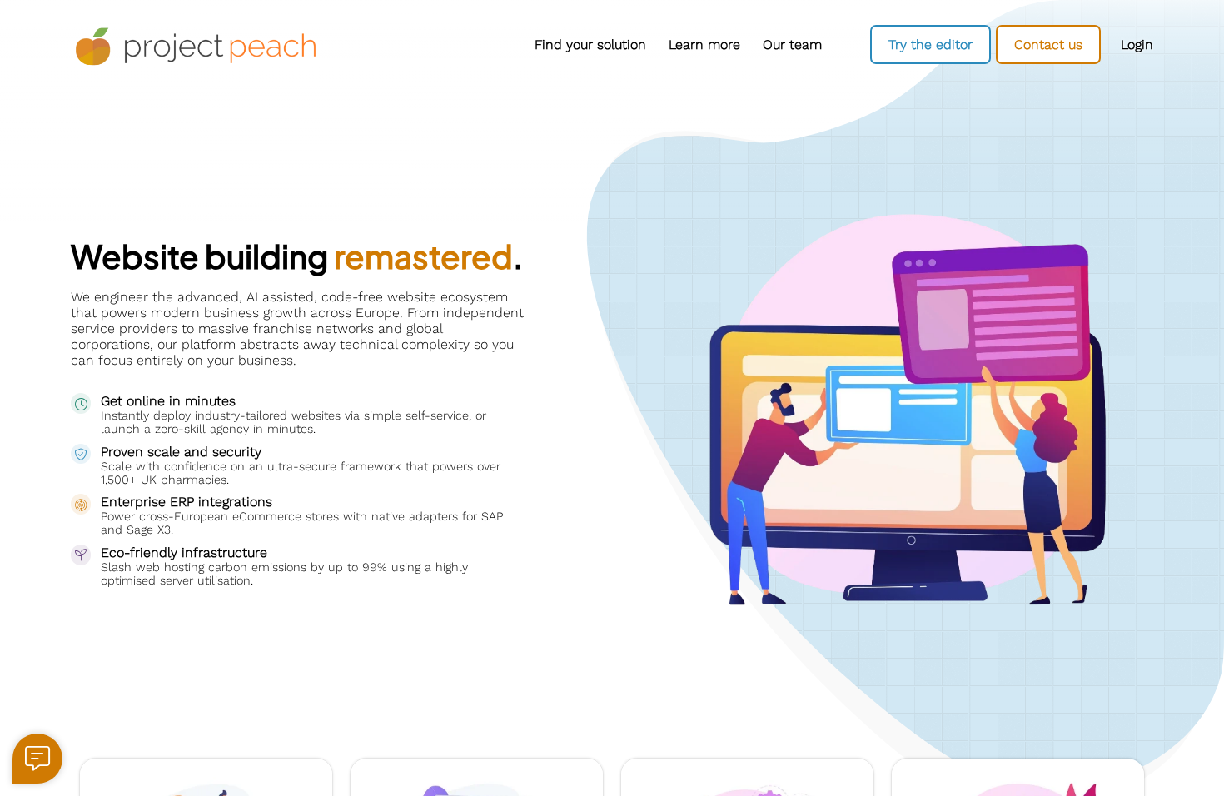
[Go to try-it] (930, 44)
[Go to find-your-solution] (590, 45)
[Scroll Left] (354, 44)
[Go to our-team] (792, 45)
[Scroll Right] (836, 44)
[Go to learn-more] (704, 45)
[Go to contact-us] (1048, 44)
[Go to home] (196, 47)
